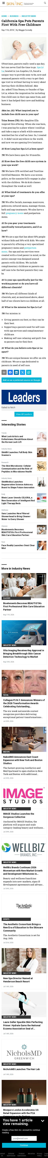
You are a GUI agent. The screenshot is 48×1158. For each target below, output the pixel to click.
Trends (4, 433)
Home (4, 16)
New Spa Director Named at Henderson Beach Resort (18, 980)
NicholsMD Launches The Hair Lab (21, 1069)
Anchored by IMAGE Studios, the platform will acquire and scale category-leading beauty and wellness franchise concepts (23, 824)
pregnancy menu (15, 213)
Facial (6, 695)
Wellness (5, 510)
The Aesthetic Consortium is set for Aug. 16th (21, 937)
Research (5, 462)
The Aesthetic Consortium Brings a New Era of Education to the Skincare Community (23, 927)
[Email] (4, 372)
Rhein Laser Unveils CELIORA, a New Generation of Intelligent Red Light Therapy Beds (18, 500)
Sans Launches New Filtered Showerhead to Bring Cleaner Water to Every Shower (16, 516)
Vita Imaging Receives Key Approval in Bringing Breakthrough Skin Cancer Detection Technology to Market (23, 653)
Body (3, 494)
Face (3, 542)
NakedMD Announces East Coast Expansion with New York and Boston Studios (22, 760)
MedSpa (6, 752)
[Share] (10, 372)
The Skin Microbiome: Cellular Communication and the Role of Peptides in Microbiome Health (17, 469)
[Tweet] (22, 372)
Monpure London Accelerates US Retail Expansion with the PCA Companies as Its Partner (21, 1113)
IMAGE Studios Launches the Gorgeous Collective (18, 815)
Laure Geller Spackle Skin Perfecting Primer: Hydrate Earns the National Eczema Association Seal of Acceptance (23, 1025)
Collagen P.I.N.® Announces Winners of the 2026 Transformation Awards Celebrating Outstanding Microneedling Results (24, 703)
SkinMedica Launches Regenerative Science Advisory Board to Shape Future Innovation (18, 485)
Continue (24, 1145)
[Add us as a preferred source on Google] (28, 372)
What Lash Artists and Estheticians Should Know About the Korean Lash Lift (17, 439)
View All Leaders (24, 414)
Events (6, 919)
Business (14, 16)
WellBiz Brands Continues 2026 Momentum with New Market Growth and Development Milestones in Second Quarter (22, 871)
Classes (4, 526)
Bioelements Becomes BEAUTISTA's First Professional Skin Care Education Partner (17, 532)
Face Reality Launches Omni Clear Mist (18, 546)
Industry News (29, 16)
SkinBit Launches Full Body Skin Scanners (17, 453)
